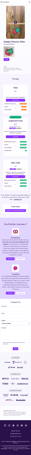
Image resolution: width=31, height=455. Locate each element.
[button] (28, 323)
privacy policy (15, 431)
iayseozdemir (10, 44)
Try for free (15, 100)
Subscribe (15, 136)
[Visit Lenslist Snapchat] (13, 425)
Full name (4, 306)
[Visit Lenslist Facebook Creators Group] (26, 425)
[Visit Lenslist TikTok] (18, 425)
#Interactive (15, 69)
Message (3, 327)
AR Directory (4, 448)
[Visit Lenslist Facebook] (9, 425)
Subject (3, 320)
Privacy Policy (22, 441)
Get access (15, 176)
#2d (5, 68)
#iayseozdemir (7, 69)
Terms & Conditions (11, 441)
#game (18, 68)
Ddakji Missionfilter (14, 41)
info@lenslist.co (15, 433)
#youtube (6, 71)
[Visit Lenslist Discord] (22, 425)
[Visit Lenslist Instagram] (5, 425)
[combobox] (15, 323)
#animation (9, 68)
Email (2, 313)
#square (20, 69)
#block (14, 68)
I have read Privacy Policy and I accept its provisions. (14, 343)
